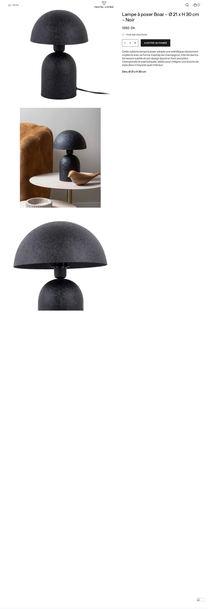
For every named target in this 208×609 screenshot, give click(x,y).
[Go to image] (109, 301)
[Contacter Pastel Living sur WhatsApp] (201, 602)
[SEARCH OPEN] (187, 4)
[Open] (13, 5)
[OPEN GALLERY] (60, 55)
